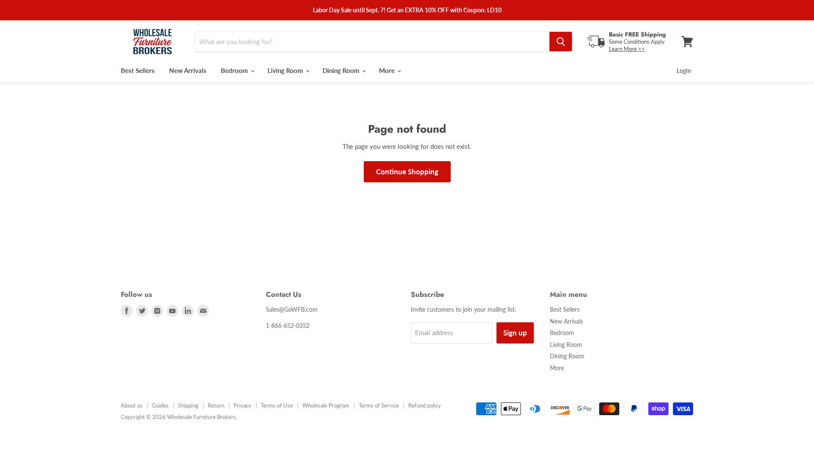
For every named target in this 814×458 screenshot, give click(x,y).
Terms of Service (379, 405)
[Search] (560, 41)
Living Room (286, 70)
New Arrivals (187, 70)
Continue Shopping (407, 171)
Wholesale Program (325, 405)
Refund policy (424, 405)
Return (216, 405)
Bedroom (235, 70)
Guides (160, 405)
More (387, 70)
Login (684, 70)
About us (131, 405)
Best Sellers (138, 70)
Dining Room (342, 70)
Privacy (242, 405)
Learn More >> (627, 48)
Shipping (188, 405)
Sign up (515, 332)
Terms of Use (277, 405)
